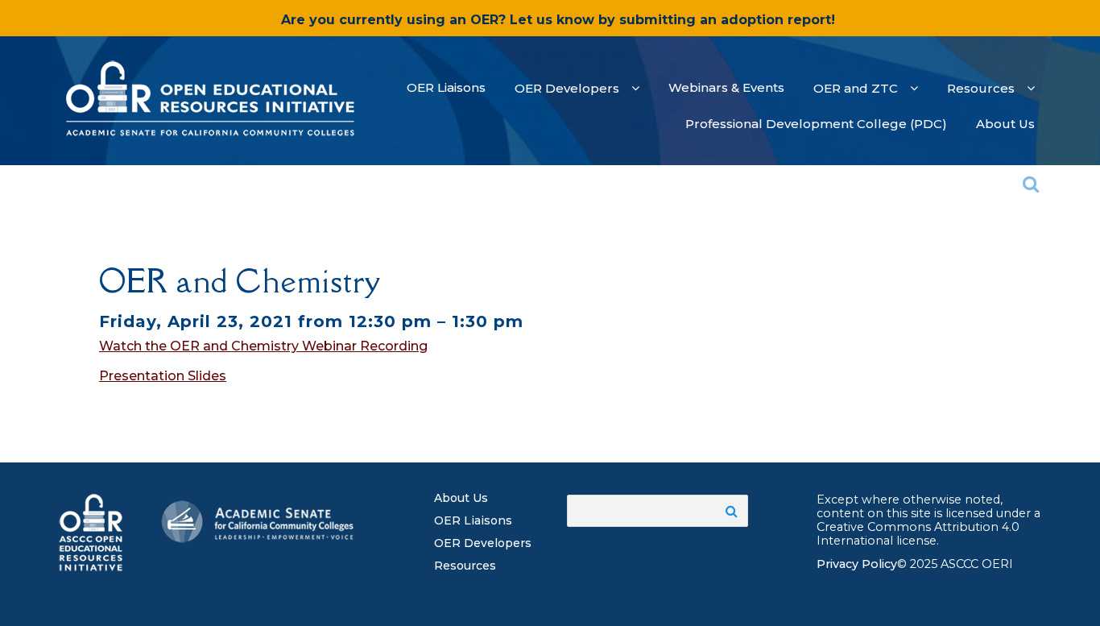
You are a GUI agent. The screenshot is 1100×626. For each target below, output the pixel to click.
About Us (461, 498)
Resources (465, 565)
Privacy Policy (857, 564)
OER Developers (482, 543)
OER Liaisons (473, 520)
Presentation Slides (162, 375)
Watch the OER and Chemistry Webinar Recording (263, 346)
